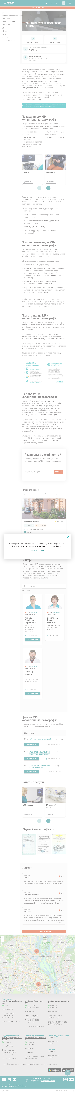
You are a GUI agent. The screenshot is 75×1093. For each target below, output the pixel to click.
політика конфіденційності (37, 550)
